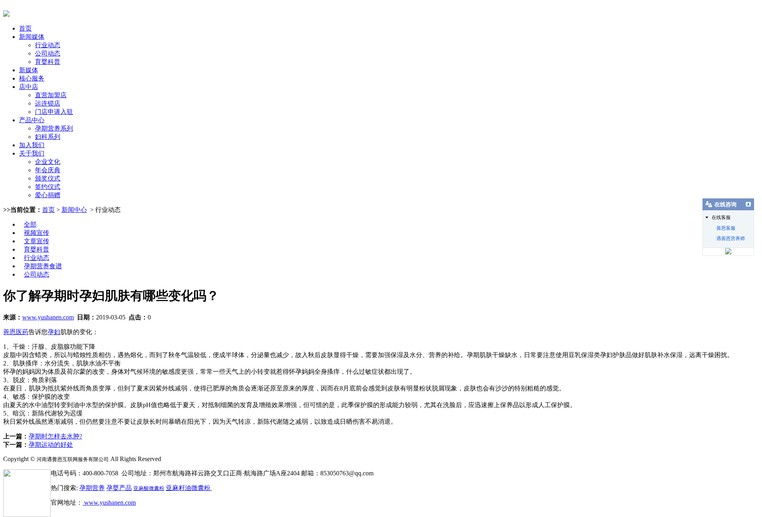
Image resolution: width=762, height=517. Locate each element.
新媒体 (28, 70)
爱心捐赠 (47, 195)
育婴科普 (47, 61)
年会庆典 (47, 170)
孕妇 (54, 332)
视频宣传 (36, 232)
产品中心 (31, 120)
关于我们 (31, 153)
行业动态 (47, 45)
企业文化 (47, 161)
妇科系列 (47, 136)
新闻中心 (74, 209)
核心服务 (31, 78)
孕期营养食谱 (43, 266)
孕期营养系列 (54, 128)
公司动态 (47, 53)
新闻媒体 (31, 36)
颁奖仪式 (47, 178)
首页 (25, 28)
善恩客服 (725, 228)
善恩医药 (16, 332)
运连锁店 (47, 103)
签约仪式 (47, 186)
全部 (30, 224)
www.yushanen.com (48, 317)
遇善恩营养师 (730, 238)
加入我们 (31, 145)
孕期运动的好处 (51, 444)
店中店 (28, 86)
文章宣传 (36, 241)
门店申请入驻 (54, 111)
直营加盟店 (51, 95)
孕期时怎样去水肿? (55, 436)
